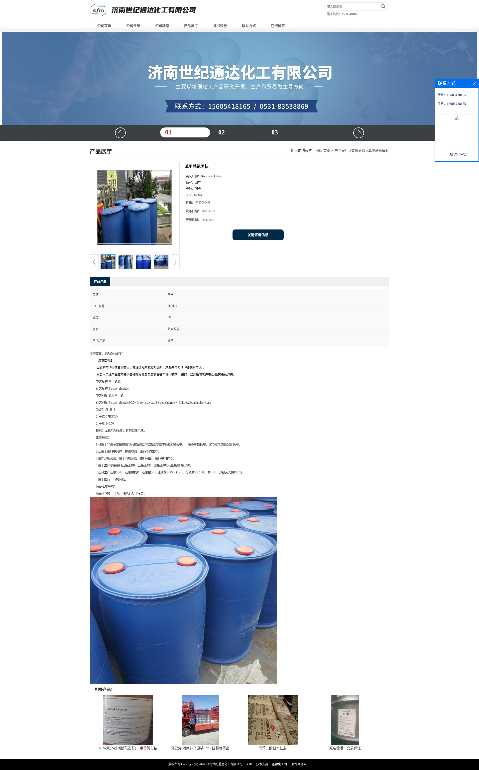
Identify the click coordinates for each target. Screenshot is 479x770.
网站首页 (323, 151)
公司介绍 (133, 26)
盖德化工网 (279, 764)
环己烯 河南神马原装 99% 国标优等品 (200, 748)
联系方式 (249, 26)
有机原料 (358, 151)
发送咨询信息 (257, 235)
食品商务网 (299, 764)
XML (249, 764)
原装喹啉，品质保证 (345, 748)
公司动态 (162, 26)
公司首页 (104, 26)
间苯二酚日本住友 (273, 748)
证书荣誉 (220, 26)
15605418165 (350, 14)
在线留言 (278, 26)
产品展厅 (191, 26)
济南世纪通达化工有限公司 (224, 764)
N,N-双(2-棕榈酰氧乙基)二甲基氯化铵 (128, 748)
